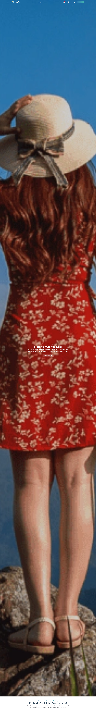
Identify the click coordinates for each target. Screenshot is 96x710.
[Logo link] (17, 2)
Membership (26, 2)
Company (40, 2)
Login (74, 2)
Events (45, 2)
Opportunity (33, 2)
